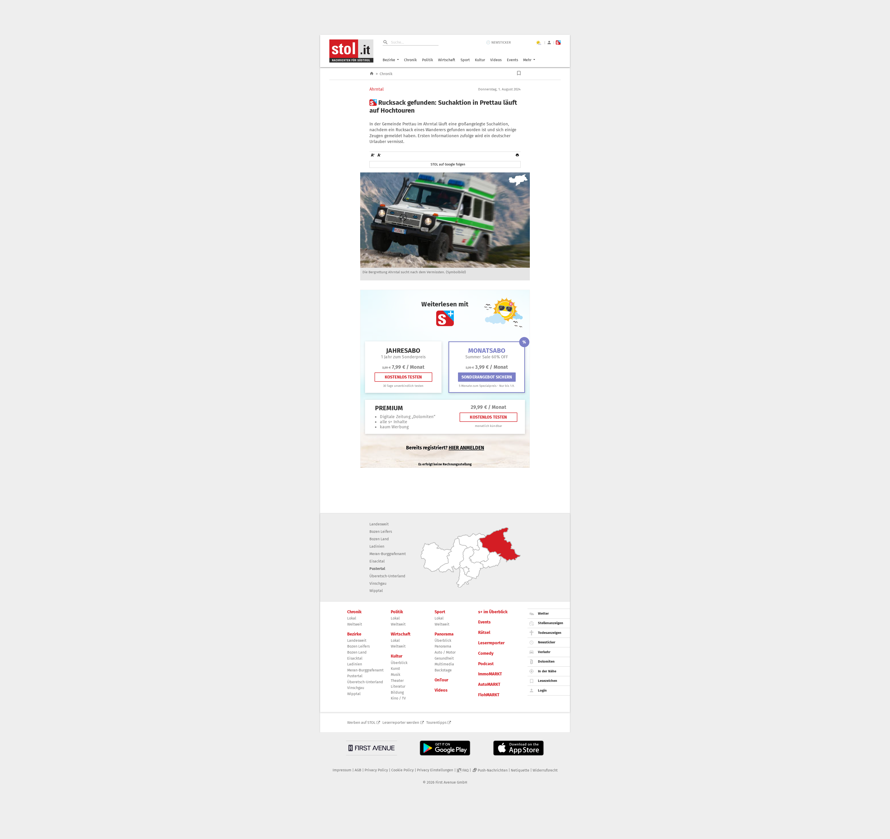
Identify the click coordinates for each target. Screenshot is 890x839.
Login (542, 690)
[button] (519, 73)
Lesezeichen (547, 681)
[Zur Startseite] (371, 73)
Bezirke (389, 60)
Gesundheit (444, 658)
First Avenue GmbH (451, 782)
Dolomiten (546, 661)
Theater (397, 680)
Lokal (351, 618)
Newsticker (546, 642)
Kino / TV (398, 698)
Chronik (410, 60)
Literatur (398, 686)
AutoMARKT (489, 684)
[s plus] (558, 42)
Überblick (399, 663)
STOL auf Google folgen (448, 164)
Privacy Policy (376, 770)
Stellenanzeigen (550, 623)
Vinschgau (377, 583)
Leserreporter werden (400, 722)
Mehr (527, 60)
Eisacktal (377, 561)
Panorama (444, 634)
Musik (395, 674)
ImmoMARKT (490, 674)
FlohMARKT (488, 695)
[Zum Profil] (549, 42)
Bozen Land (379, 539)
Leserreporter (491, 643)
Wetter (543, 613)
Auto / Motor (445, 652)
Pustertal (377, 568)
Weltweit (354, 624)
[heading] (445, 106)
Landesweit (379, 524)
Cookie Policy (402, 770)
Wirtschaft (446, 60)
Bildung (397, 692)
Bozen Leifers (380, 531)
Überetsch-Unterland (387, 576)
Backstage (443, 670)
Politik (427, 60)
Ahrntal (376, 89)
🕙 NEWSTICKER (498, 42)
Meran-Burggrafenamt (387, 554)
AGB (358, 770)
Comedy (485, 653)
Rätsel (484, 632)
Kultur (480, 60)
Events (512, 60)
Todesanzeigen (549, 633)
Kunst (395, 668)
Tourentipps (436, 722)
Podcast (486, 663)
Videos (496, 60)
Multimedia (444, 664)
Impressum (342, 770)
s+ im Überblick (493, 612)
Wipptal (376, 590)
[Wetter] (538, 43)
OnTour (441, 680)
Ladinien (376, 546)
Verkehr (544, 652)
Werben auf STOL (361, 722)
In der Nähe (547, 671)
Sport (465, 60)
